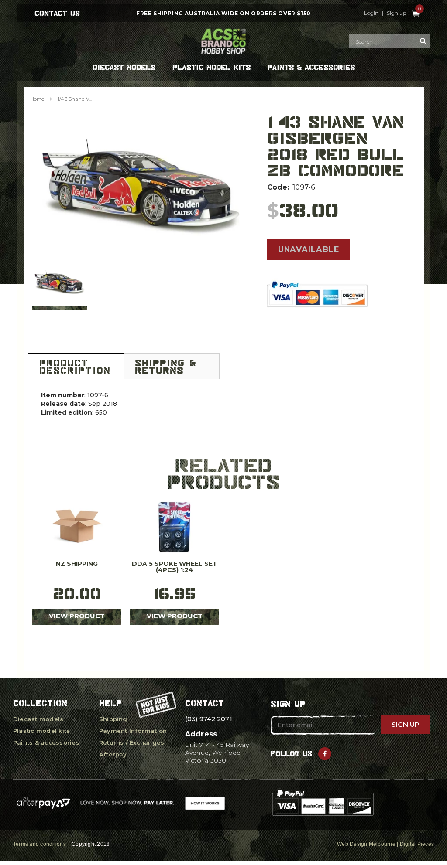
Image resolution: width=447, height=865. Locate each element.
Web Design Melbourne (366, 844)
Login (371, 13)
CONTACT (204, 703)
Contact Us (57, 13)
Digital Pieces (417, 844)
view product (77, 616)
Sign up (396, 13)
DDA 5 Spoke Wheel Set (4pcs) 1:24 (174, 567)
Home (37, 99)
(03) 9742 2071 (208, 719)
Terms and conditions (39, 844)
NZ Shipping (77, 564)
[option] (141, 187)
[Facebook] (324, 753)
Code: (278, 187)
